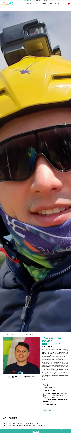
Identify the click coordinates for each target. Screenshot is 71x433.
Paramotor (37, 0)
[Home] (3, 334)
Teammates (47, 410)
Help (50, 3)
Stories (44, 3)
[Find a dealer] (63, 3)
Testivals (57, 3)
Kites (45, 0)
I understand (35, 431)
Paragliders (27, 0)
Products (36, 3)
